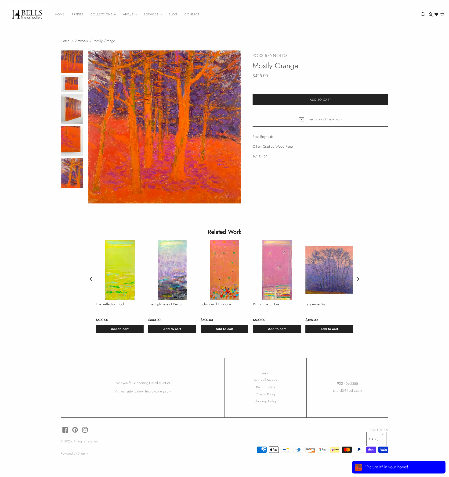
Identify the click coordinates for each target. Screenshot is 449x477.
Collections (101, 14)
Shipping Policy (265, 401)
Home (60, 14)
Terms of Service (265, 380)
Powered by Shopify (74, 453)
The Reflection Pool (110, 304)
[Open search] (423, 14)
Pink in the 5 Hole (266, 304)
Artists (77, 14)
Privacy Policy (265, 394)
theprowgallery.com (158, 391)
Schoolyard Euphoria (216, 304)
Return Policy (265, 387)
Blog (173, 14)
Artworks (81, 40)
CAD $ (373, 439)
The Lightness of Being (164, 304)
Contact (192, 14)
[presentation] (91, 279)
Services (151, 14)
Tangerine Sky (315, 304)
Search (266, 373)
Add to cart (120, 329)
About (128, 14)
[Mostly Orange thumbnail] (72, 61)
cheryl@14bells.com (347, 390)
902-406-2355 (347, 383)
